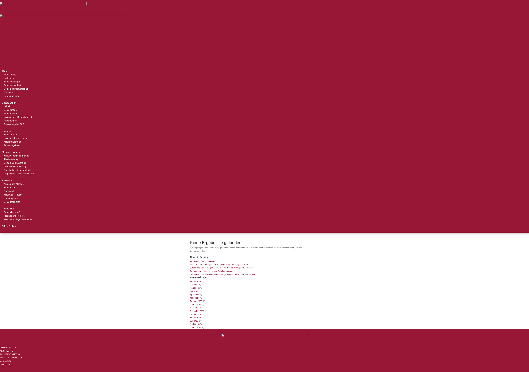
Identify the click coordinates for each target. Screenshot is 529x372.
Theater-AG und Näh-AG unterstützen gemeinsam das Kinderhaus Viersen (222, 274)
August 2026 (195, 281)
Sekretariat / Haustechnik (16, 89)
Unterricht (6, 131)
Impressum (5, 364)
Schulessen (9, 187)
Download (9, 191)
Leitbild (7, 106)
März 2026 (194, 298)
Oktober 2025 (196, 314)
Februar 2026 (196, 301)
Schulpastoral (10, 113)
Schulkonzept (10, 110)
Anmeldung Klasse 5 (14, 184)
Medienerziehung (12, 142)
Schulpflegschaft (12, 212)
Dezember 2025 (197, 308)
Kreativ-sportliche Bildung (16, 156)
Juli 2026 (194, 285)
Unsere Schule (9, 103)
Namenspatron (11, 198)
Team (4, 71)
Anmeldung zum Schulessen (202, 261)
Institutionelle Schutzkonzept (18, 117)
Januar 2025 (195, 327)
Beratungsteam (11, 96)
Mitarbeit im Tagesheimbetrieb (18, 219)
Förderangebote (12, 145)
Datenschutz (5, 361)
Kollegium (9, 78)
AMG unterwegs (12, 159)
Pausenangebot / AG (14, 124)
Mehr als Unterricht (11, 152)
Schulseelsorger (12, 82)
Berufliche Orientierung (15, 166)
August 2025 (195, 317)
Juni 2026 (194, 288)
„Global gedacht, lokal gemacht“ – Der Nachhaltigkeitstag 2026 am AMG (221, 268)
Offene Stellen (9, 226)
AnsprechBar (10, 121)
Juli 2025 (194, 321)
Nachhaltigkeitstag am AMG (17, 170)
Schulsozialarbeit (12, 85)
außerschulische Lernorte (16, 138)
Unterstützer (8, 209)
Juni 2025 (194, 324)
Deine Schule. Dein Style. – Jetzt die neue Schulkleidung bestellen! (219, 264)
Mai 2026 (194, 291)
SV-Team (8, 92)
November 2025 (197, 311)
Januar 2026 (195, 304)
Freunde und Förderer (14, 216)
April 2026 (194, 295)
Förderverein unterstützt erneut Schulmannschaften (212, 271)
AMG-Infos (7, 180)
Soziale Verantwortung (15, 163)
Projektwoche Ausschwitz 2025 (19, 173)
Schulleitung (10, 74)
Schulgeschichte (12, 202)
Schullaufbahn (11, 134)
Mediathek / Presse (13, 195)
